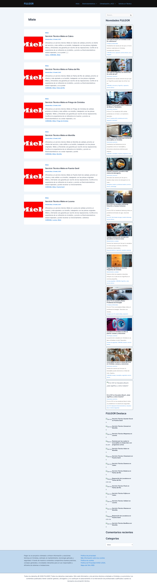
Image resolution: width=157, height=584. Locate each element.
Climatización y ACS (107, 4)
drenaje (114, 375)
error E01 (109, 405)
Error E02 (109, 217)
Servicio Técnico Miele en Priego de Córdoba (65, 102)
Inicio (77, 4)
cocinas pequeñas (111, 281)
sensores (129, 250)
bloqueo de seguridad (112, 342)
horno (113, 52)
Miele (47, 33)
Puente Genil (61, 187)
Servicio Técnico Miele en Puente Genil (62, 168)
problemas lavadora (121, 184)
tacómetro (114, 120)
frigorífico (120, 85)
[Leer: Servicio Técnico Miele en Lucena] (33, 209)
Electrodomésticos (88, 4)
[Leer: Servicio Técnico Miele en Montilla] (33, 143)
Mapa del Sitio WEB (87, 565)
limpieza (120, 153)
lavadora (114, 184)
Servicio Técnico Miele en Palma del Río (62, 69)
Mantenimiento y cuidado (113, 241)
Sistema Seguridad (114, 407)
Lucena (54, 220)
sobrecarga (113, 186)
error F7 (108, 118)
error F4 (113, 314)
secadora (124, 250)
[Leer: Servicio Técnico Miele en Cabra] (33, 44)
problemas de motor (122, 118)
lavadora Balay (119, 314)
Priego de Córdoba (62, 121)
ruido (127, 281)
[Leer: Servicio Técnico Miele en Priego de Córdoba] (33, 110)
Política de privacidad (88, 556)
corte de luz (115, 85)
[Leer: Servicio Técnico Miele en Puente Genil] (33, 176)
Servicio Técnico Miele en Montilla (60, 135)
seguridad (124, 375)
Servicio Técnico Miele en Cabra (59, 36)
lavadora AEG (114, 118)
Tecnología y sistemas (112, 335)
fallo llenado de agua (117, 217)
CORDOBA (53, 55)
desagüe (109, 314)
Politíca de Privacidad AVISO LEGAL (93, 563)
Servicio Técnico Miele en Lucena (59, 201)
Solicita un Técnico (125, 4)
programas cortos (127, 153)
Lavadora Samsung (126, 217)
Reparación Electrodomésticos (119, 405)
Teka (108, 208)
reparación (117, 52)
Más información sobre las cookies (93, 558)
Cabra (47, 55)
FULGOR (29, 3)
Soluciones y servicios (112, 76)
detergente (109, 184)
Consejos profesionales (112, 43)
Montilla (59, 154)
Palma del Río (61, 88)
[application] (96, 3)
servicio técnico (124, 52)
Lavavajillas (115, 153)
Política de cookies (87, 560)
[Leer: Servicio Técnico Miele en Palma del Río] (33, 77)
